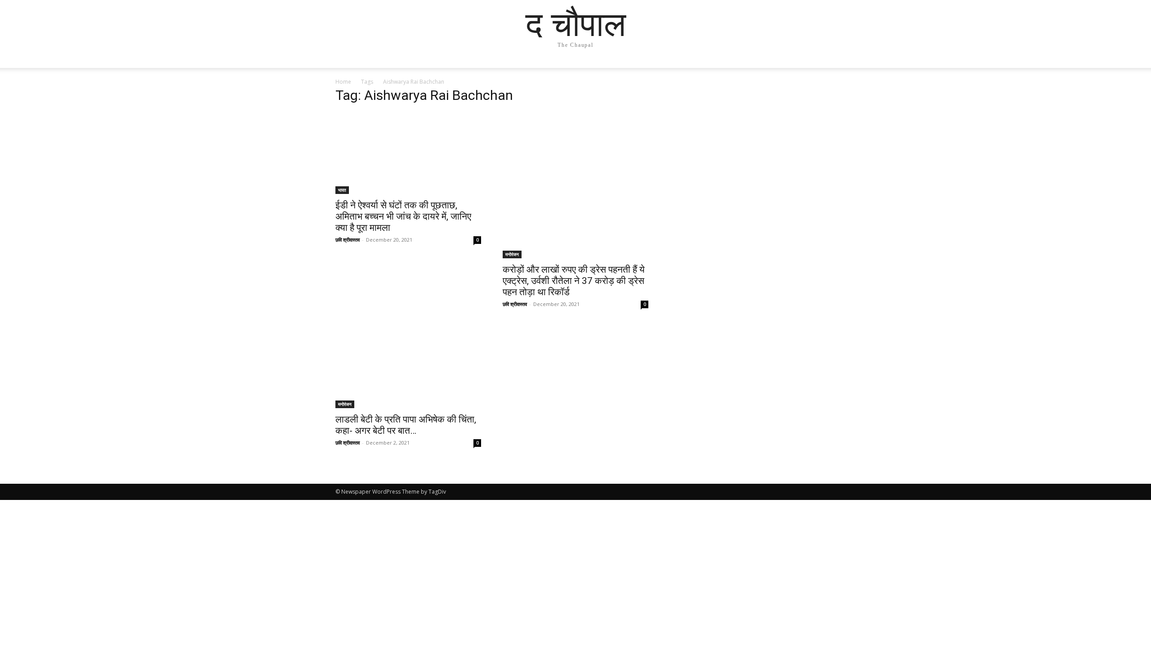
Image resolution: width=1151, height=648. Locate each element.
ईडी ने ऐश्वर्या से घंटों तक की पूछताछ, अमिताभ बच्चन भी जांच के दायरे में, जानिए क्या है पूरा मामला (403, 216)
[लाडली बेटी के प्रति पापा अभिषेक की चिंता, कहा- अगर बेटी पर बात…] (408, 367)
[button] (805, 70)
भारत (342, 190)
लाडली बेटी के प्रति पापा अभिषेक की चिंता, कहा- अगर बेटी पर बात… (405, 425)
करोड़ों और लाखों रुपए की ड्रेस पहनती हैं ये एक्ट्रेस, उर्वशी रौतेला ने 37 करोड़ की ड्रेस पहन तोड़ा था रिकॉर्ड (574, 280)
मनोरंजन (512, 254)
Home (343, 82)
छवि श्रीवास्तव (347, 239)
